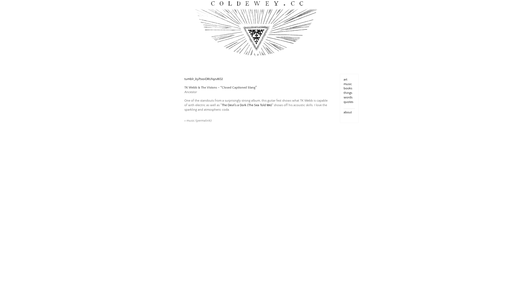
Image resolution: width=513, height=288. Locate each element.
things (348, 93)
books (348, 88)
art (345, 79)
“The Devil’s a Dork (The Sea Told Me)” (246, 105)
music (190, 120)
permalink (204, 120)
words (348, 97)
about (348, 112)
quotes (348, 102)
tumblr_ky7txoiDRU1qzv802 (203, 79)
